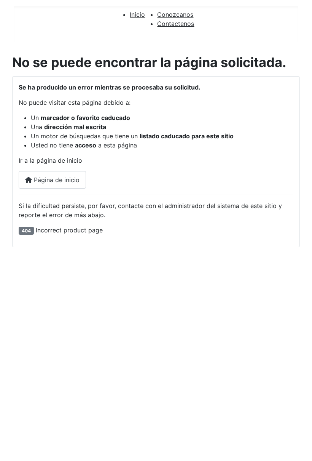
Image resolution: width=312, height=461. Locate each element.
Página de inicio (56, 180)
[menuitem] (137, 14)
